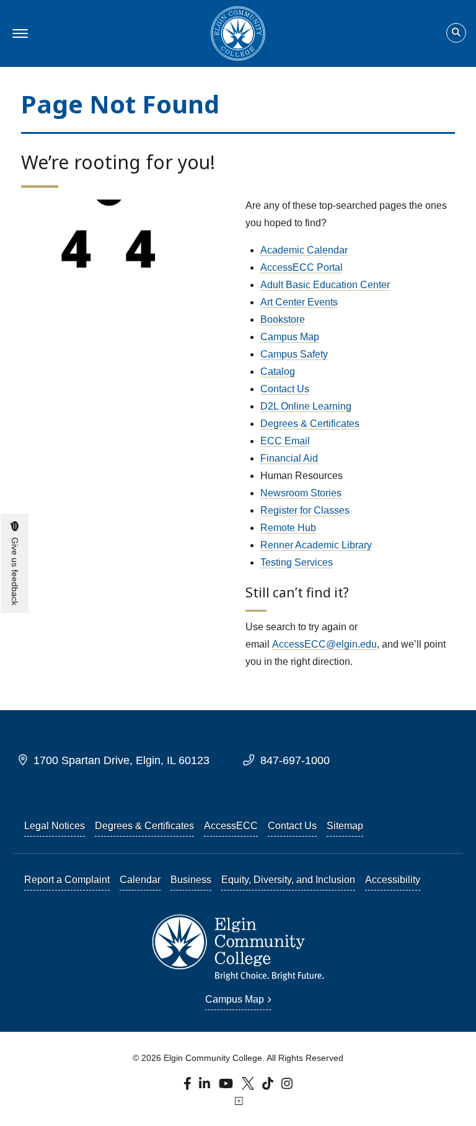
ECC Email (285, 441)
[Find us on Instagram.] (287, 1087)
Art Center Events (299, 302)
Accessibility (392, 879)
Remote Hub (288, 527)
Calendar (140, 879)
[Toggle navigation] (18, 33)
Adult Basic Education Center (325, 284)
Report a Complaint (67, 879)
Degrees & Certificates (309, 423)
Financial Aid (289, 458)
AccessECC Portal (301, 267)
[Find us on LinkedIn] (205, 1087)
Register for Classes (305, 510)
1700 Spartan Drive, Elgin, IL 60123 (121, 760)
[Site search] (456, 33)
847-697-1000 (295, 760)
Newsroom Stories (301, 493)
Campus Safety (294, 354)
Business (190, 879)
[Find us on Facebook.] (188, 1087)
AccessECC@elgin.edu (324, 644)
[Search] (456, 33)
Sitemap (345, 825)
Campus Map (289, 337)
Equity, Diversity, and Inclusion (288, 879)
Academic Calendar (304, 250)
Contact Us (284, 389)
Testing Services (296, 562)
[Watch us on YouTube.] (227, 1087)
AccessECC (231, 825)
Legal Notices (54, 825)
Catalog (277, 371)
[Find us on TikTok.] (269, 1087)
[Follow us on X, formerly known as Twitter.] (249, 1087)
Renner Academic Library (316, 545)
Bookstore (282, 319)
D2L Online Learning (305, 406)
